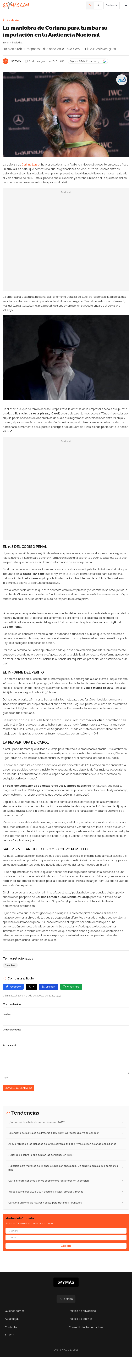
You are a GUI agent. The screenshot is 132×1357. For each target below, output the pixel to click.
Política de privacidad (82, 1311)
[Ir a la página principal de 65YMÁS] (16, 5)
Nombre (7, 1014)
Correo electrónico (12, 1030)
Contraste (111, 5)
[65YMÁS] (5, 61)
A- (90, 5)
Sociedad (13, 20)
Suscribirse (66, 1246)
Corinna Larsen (31, 164)
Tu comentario (10, 1045)
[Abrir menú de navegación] (125, 5)
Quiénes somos (15, 1311)
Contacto (11, 1327)
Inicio (6, 42)
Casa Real (10, 965)
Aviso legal (12, 1318)
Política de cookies (80, 1318)
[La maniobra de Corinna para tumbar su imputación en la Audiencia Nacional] (121, 79)
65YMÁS (15, 61)
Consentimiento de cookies (86, 1327)
